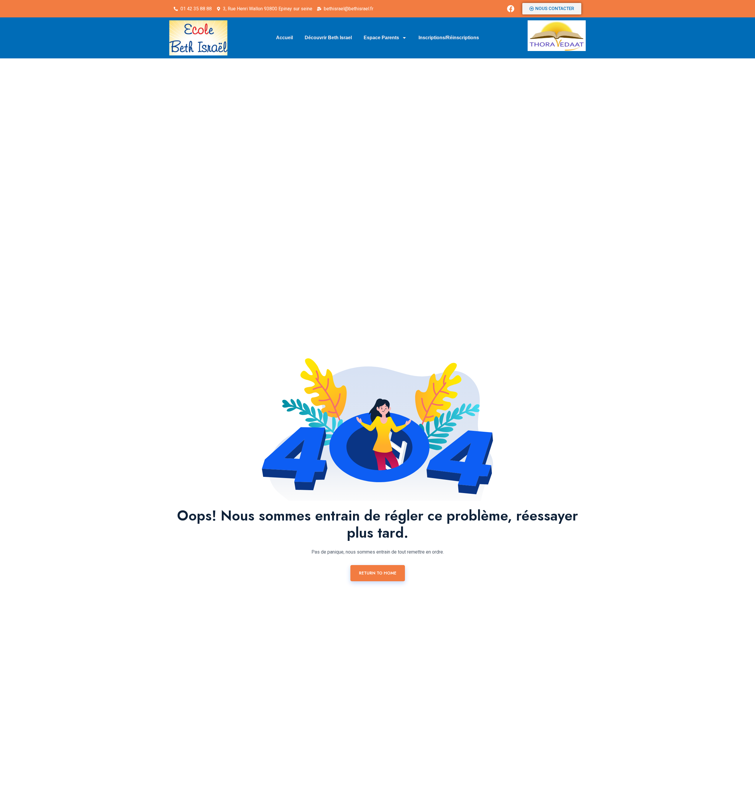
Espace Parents (381, 37)
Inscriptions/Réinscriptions (448, 37)
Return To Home (377, 573)
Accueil (284, 37)
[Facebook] (510, 8)
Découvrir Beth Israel (328, 37)
